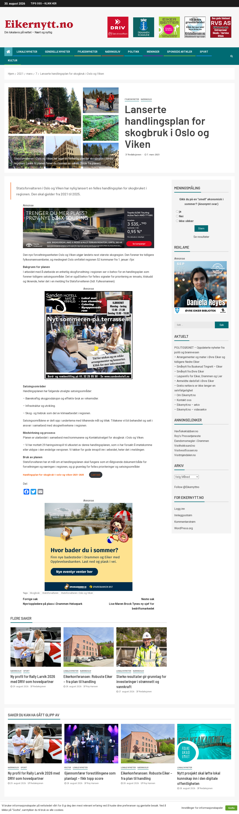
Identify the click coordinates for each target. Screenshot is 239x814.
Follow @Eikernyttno (186, 487)
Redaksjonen (135, 154)
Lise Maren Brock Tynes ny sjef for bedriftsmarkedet (131, 603)
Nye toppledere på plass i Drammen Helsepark (52, 601)
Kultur (12, 60)
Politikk (133, 51)
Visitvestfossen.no (186, 450)
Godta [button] (231, 808)
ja (180, 211)
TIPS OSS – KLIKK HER (44, 3)
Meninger (153, 51)
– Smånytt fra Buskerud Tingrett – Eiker (198, 366)
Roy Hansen (92, 686)
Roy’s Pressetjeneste (187, 436)
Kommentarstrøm (184, 521)
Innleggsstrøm (183, 515)
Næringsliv (112, 51)
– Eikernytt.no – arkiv (187, 404)
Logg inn (179, 508)
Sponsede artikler (179, 51)
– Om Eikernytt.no (185, 395)
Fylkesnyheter (87, 51)
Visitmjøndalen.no (185, 455)
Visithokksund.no (184, 445)
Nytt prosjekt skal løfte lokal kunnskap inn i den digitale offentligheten (198, 778)
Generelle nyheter (57, 51)
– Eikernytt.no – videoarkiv (190, 409)
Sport (204, 51)
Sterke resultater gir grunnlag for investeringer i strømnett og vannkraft (141, 681)
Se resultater (201, 236)
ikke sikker (186, 221)
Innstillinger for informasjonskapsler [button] (202, 807)
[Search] (231, 56)
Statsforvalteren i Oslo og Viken (77, 593)
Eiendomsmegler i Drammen (191, 441)
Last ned (95, 474)
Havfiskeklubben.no (186, 431)
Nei (181, 216)
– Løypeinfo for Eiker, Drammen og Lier (198, 376)
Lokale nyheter (27, 51)
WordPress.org (183, 528)
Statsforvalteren (50, 593)
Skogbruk (35, 593)
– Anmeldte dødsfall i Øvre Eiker (194, 381)
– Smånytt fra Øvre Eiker (189, 371)
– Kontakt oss (182, 400)
